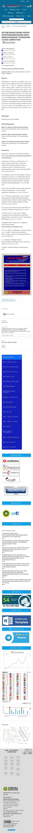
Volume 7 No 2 (12, 764)
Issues (11, 13)
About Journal (15, 9)
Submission (21, 13)
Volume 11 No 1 (18, 769)
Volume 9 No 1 (18, 757)
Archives (8, 26)
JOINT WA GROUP (11, 442)
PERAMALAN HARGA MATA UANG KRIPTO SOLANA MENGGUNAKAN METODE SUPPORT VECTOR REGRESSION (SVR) (15, 549)
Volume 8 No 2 (12, 773)
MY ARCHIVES (14, 750)
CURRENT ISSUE (11, 752)
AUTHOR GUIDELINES (11, 372)
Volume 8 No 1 (12, 768)
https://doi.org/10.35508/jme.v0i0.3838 (14, 68)
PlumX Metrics (11, 314)
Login (28, 1)
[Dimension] (16, 660)
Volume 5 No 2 (6, 768)
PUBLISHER (9, 412)
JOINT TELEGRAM (11, 447)
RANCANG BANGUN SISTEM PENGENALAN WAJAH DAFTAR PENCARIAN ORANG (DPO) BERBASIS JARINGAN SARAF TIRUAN (15, 542)
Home (6, 9)
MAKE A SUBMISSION (11, 397)
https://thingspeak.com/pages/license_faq (12, 226)
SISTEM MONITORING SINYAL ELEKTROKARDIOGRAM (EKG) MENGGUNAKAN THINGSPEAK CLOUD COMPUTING (14, 535)
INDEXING (8, 426)
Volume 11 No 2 (18, 774)
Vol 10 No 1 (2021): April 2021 (19, 26)
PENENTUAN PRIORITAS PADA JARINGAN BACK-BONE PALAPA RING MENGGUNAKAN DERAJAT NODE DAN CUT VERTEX (16, 581)
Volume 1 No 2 (6, 761)
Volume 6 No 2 (12, 757)
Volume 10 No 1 (18, 764)
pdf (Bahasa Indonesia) (9, 300)
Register (29, 16)
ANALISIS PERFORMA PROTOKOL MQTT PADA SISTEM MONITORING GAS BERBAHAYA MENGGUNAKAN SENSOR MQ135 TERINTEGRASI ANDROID (15, 573)
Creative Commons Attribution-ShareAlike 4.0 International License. (10, 825)
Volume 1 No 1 (6, 757)
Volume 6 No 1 (6, 773)
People (25, 9)
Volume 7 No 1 (12, 761)
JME (13, 821)
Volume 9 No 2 (18, 761)
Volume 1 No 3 (6, 764)
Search (16, 22)
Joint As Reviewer (9, 16)
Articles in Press (20, 16)
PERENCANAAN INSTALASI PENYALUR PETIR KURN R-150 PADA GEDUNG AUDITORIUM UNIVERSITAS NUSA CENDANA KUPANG (16, 565)
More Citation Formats (8, 335)
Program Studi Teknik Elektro (11, 799)
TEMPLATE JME (10, 376)
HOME (6, 750)
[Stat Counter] (16, 711)
